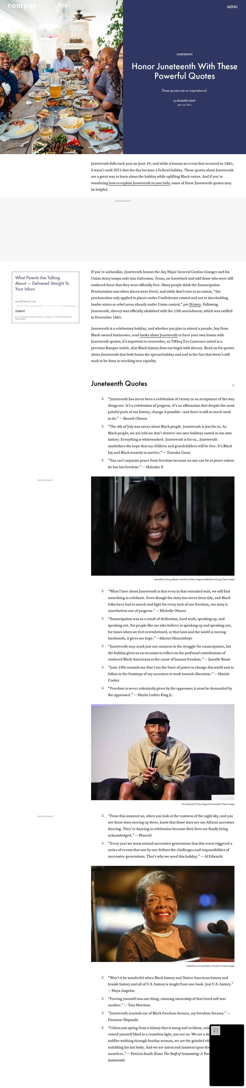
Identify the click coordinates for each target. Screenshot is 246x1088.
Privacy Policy (20, 319)
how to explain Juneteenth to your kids (139, 183)
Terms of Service (62, 317)
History (195, 304)
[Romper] (22, 7)
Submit (20, 311)
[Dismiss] (240, 1028)
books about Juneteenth (159, 335)
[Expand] (214, 1028)
